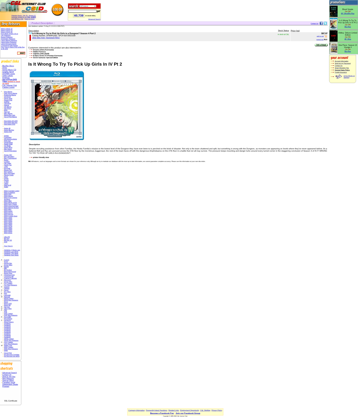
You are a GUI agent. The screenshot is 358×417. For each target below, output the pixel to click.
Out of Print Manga (10, 117)
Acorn (6, 261)
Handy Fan (8, 165)
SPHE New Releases (11, 340)
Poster (6, 178)
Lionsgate (7, 295)
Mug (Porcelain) (9, 173)
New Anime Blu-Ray (10, 122)
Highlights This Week (11, 253)
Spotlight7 (7, 334)
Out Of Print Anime (10, 151)
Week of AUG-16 (6, 29)
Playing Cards (9, 175)
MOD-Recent (8, 214)
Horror (6, 290)
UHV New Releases (11, 344)
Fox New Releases (10, 285)
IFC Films (7, 292)
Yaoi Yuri (7, 112)
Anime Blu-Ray (9, 130)
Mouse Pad (8, 170)
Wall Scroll (7, 185)
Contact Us (6, 375)
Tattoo (6, 183)
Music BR (7, 305)
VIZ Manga (7, 107)
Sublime (6, 102)
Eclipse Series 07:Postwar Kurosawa (48, 56)
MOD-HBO (8, 201)
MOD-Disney (8, 196)
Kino (5, 293)
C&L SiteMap (205, 410)
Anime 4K (7, 128)
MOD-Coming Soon (10, 216)
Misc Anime (8, 149)
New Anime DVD (9, 124)
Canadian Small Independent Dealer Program (10, 384)
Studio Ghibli (8, 144)
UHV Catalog (8, 342)
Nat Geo (7, 307)
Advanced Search (94, 19)
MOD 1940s (8, 221)
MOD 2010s (8, 233)
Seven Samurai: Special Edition (45, 58)
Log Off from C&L (17, 19)
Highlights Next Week (11, 255)
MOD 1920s (8, 218)
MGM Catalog (8, 298)
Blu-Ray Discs (8, 66)
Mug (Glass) (8, 172)
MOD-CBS (7, 194)
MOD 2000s (8, 231)
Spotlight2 (7, 325)
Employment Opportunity (189, 410)
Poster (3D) (8, 155)
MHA (5, 110)
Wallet (6, 187)
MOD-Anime (8, 211)
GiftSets (7, 288)
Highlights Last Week (11, 252)
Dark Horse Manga (10, 93)
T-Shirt (6, 182)
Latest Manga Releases (9, 40)
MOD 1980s (8, 228)
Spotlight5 (7, 330)
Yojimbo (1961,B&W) (41, 54)
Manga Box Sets (9, 115)
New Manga (8, 91)
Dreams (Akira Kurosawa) (43, 50)
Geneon (7, 287)
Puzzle (6, 180)
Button (6, 160)
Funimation (7, 137)
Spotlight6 (7, 332)
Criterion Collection (10, 278)
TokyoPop (7, 103)
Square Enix (8, 100)
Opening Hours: (23, 15)
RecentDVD (8, 318)
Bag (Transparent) (10, 158)
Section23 (7, 97)
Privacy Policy (217, 410)
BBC (5, 268)
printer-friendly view (41, 157)
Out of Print (8, 353)
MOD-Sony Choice (10, 204)
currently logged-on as (23, 17)
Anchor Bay (8, 263)
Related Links (174, 410)
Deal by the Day (8, 377)
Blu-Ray (7, 238)
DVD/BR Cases (8, 74)
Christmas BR (9, 276)
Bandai (6, 266)
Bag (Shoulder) (9, 156)
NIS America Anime (10, 139)
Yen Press (7, 108)
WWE (6, 350)
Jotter (6, 166)
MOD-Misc (7, 209)
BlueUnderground (10, 271)
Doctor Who (8, 282)
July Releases (6, 35)
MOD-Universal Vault (11, 206)
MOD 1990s (8, 229)
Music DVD (8, 303)
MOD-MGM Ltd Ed (10, 202)
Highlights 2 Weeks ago (12, 250)
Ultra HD (7, 237)
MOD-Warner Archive (11, 207)
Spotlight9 (7, 337)
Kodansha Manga (10, 95)
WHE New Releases (11, 349)
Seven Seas (8, 98)
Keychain (7, 168)
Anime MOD (8, 147)
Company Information (136, 410)
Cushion (7, 161)
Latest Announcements (9, 44)
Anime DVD (8, 132)
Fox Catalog (8, 283)
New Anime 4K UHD (11, 121)
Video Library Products (7, 77)
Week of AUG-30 (6, 32)
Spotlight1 (7, 324)
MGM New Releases (11, 300)
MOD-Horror (8, 213)
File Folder (7, 163)
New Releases (8, 379)
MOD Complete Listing (11, 191)
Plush (6, 177)
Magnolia (7, 297)
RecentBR (7, 317)
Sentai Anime (8, 142)
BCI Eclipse (8, 270)
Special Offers (8, 381)
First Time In (8, 246)
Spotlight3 (7, 327)
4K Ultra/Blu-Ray (348, 13)
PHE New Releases (10, 315)
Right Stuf (7, 141)
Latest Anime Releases (9, 42)
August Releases (7, 37)
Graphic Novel (8, 72)
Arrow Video (8, 265)
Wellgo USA (8, 345)
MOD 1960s (8, 224)
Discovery (7, 280)
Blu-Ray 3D (8, 240)
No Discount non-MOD (12, 356)
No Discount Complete (11, 354)
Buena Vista (8, 273)
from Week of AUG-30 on (9, 34)
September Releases (8, 39)
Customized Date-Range (9, 45)
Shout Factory (9, 322)
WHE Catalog (8, 347)
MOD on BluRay (9, 192)
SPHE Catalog (9, 339)
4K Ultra (347, 39)
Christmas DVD (9, 275)
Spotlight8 (7, 335)
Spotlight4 (7, 329)
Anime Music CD (9, 70)
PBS (5, 310)
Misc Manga (8, 113)
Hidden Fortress (39, 52)
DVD (5, 242)
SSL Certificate (10, 401)
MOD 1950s (8, 223)
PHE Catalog (8, 313)
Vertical (6, 105)
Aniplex (6, 136)
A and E (6, 260)
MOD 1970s (8, 226)
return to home (30, 19)
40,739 (78, 15)
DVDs (4, 68)
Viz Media (7, 146)
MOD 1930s (8, 219)
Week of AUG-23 (6, 30)
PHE (5, 312)
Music (6, 302)
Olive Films (8, 308)
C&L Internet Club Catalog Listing (9, 86)
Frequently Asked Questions (156, 410)
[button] (11, 395)
